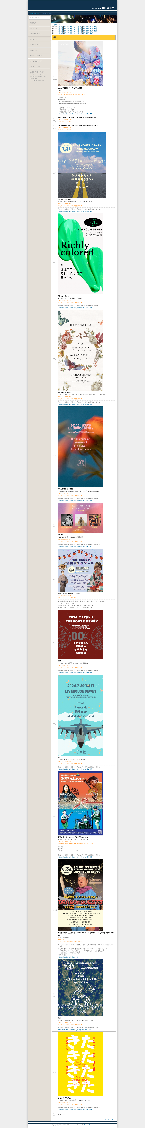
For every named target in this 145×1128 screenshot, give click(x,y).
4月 (68, 27)
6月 (75, 27)
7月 (78, 27)
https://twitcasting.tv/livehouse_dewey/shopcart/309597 (75, 672)
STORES (33, 28)
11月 (91, 27)
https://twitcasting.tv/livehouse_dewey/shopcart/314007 (75, 769)
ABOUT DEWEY (36, 56)
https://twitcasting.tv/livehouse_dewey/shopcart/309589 (75, 857)
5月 (71, 27)
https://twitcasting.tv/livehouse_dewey (69, 957)
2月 (62, 27)
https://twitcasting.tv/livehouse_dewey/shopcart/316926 (75, 1030)
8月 (81, 27)
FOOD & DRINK (36, 34)
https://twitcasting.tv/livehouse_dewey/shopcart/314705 (75, 307)
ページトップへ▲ (110, 1120)
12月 (95, 27)
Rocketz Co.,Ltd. (88, 1125)
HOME (31, 13)
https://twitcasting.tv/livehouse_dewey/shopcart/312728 (75, 211)
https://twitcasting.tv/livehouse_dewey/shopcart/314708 (75, 404)
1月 (59, 27)
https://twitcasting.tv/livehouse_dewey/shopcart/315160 (75, 546)
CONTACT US (35, 67)
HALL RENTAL (35, 45)
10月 (87, 27)
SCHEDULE (39, 13)
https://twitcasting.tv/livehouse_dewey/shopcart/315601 (75, 1109)
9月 (84, 27)
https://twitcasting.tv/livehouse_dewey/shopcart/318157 (75, 114)
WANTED (33, 39)
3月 (65, 27)
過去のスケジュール (58, 25)
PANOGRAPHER (36, 61)
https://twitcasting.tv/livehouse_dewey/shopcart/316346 (75, 500)
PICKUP (33, 23)
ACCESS (33, 50)
